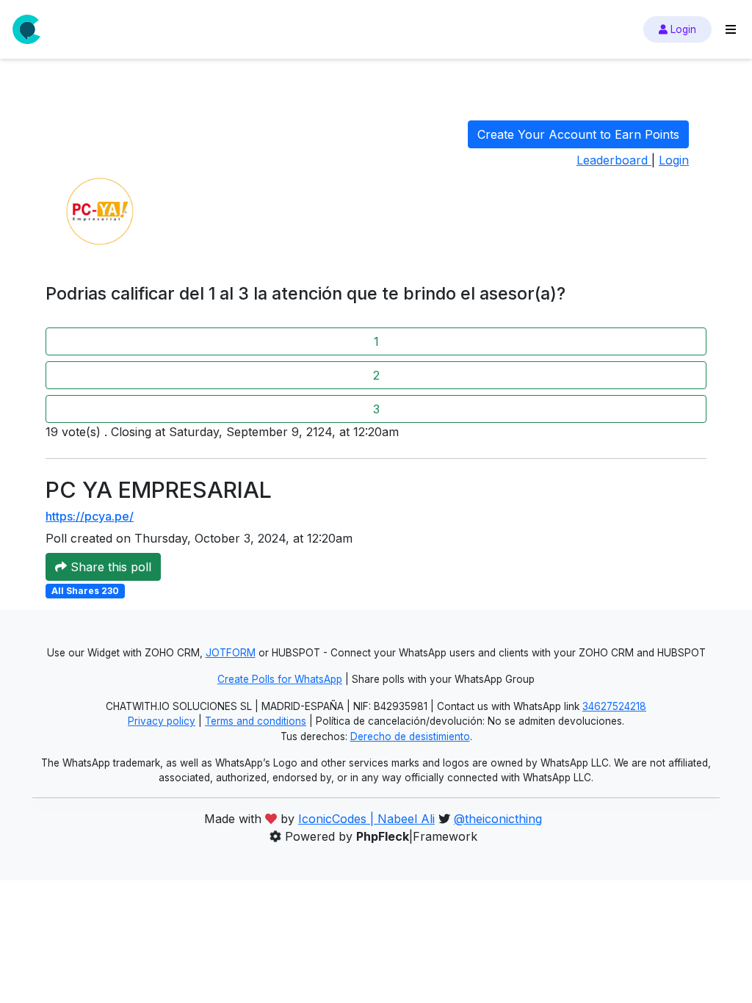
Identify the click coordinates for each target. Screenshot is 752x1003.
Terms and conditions (255, 721)
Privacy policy (161, 721)
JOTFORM (231, 653)
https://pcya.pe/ (90, 516)
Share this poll (109, 567)
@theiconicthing (498, 818)
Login (682, 29)
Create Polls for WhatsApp (279, 679)
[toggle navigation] (730, 29)
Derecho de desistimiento (410, 736)
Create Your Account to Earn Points (578, 134)
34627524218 (614, 706)
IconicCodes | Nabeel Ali (366, 818)
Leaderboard (613, 160)
